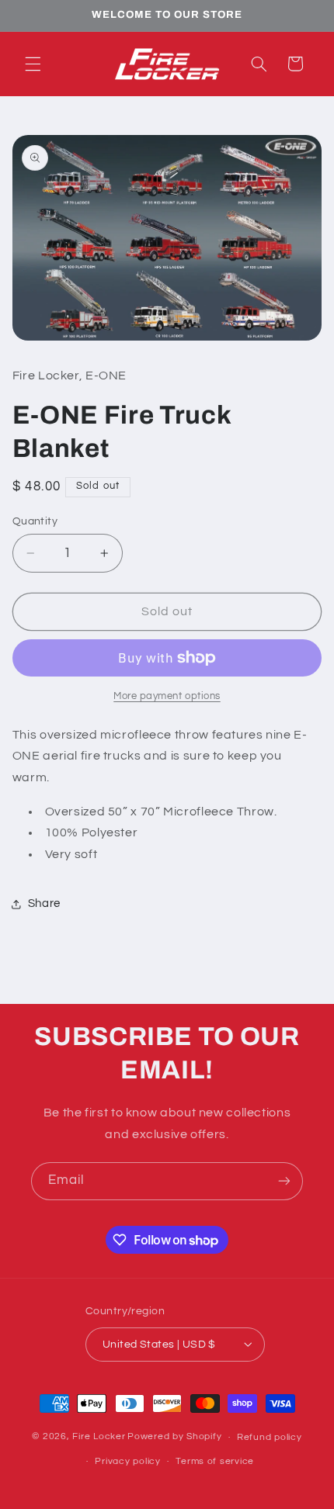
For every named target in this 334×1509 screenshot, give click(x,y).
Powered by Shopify (174, 1437)
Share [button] (44, 903)
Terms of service (215, 1461)
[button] (32, 63)
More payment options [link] (167, 696)
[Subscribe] (284, 1181)
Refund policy (269, 1437)
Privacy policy (127, 1461)
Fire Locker (98, 1437)
